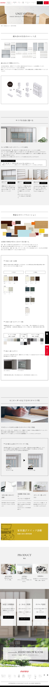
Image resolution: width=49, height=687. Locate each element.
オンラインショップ (29, 677)
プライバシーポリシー (3, 676)
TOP (1, 25)
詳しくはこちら (24, 618)
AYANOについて (7, 25)
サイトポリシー (9, 677)
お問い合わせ (23, 676)
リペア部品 (35, 677)
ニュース (15, 676)
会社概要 (19, 676)
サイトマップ (40, 676)
